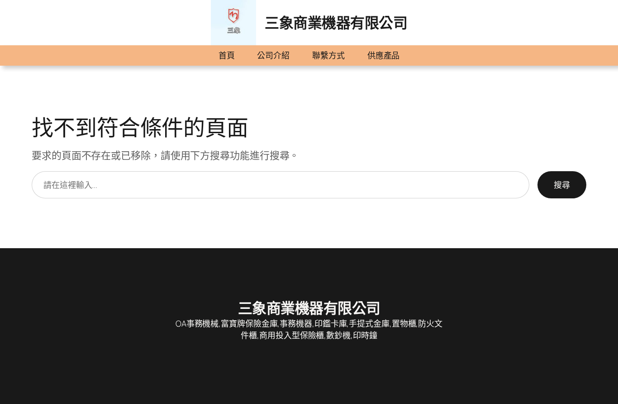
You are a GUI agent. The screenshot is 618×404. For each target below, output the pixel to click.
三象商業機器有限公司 (336, 23)
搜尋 (562, 184)
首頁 (227, 55)
